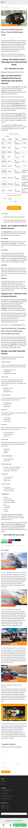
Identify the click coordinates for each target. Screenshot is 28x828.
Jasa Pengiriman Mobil (6, 790)
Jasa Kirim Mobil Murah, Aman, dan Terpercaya (14, 572)
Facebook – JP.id (5, 805)
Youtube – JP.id (5, 808)
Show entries (14, 134)
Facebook (12, 540)
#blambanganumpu (9, 545)
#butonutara (19, 545)
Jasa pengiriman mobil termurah (15, 72)
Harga (16, 139)
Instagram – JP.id (5, 806)
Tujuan (10, 139)
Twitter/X (18, 540)
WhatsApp (5, 542)
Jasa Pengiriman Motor (6, 798)
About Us (3, 784)
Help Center (3, 781)
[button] (20, 825)
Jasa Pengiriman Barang (6, 796)
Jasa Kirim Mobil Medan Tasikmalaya (11, 609)
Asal (3, 139)
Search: (7, 136)
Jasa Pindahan (4, 793)
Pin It (10, 542)
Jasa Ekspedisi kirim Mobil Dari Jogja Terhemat (14, 724)
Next (15, 201)
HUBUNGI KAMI (14, 207)
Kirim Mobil (4, 38)
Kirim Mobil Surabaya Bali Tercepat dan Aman (13, 648)
